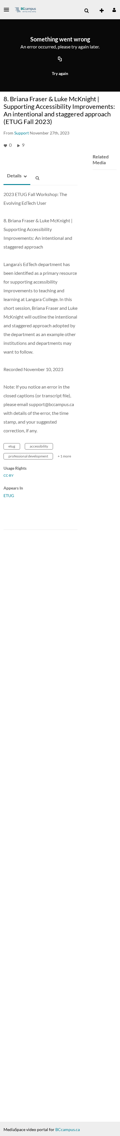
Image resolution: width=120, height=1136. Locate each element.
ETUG (8, 495)
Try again (60, 73)
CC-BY (8, 475)
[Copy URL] (60, 59)
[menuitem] (86, 11)
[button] (8, 10)
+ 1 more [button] (64, 456)
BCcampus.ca (67, 1129)
